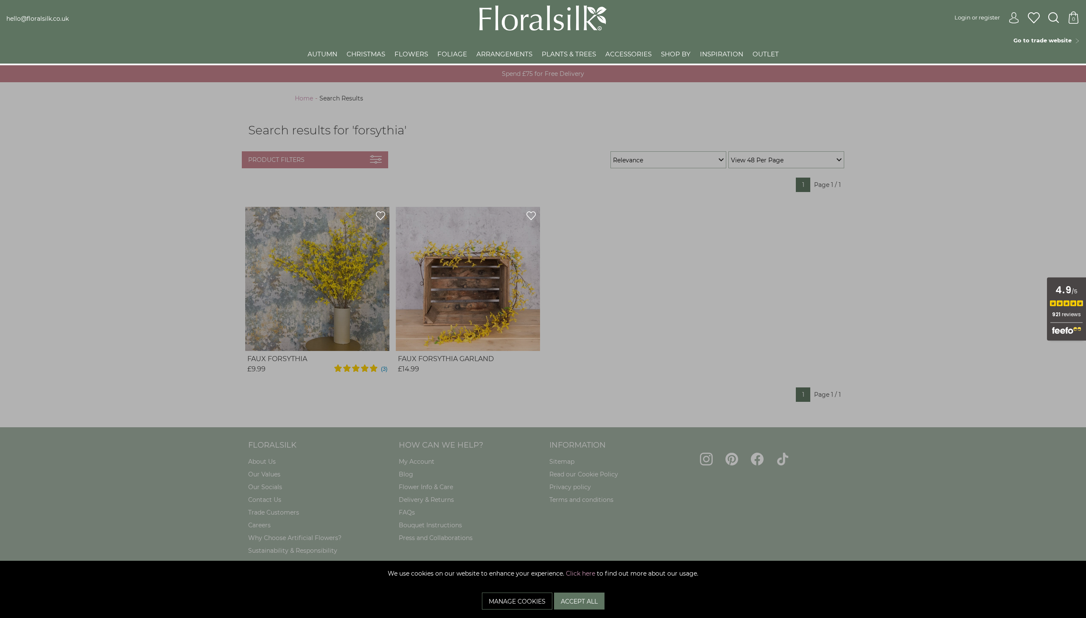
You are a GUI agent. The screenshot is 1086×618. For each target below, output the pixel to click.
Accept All (579, 601)
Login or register (977, 17)
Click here (580, 573)
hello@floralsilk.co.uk (37, 18)
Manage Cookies (517, 601)
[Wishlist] (1034, 18)
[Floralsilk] (543, 17)
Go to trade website (1044, 40)
